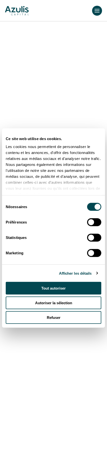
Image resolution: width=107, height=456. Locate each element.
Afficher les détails (75, 273)
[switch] (94, 222)
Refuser (53, 317)
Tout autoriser (53, 288)
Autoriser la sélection (53, 303)
